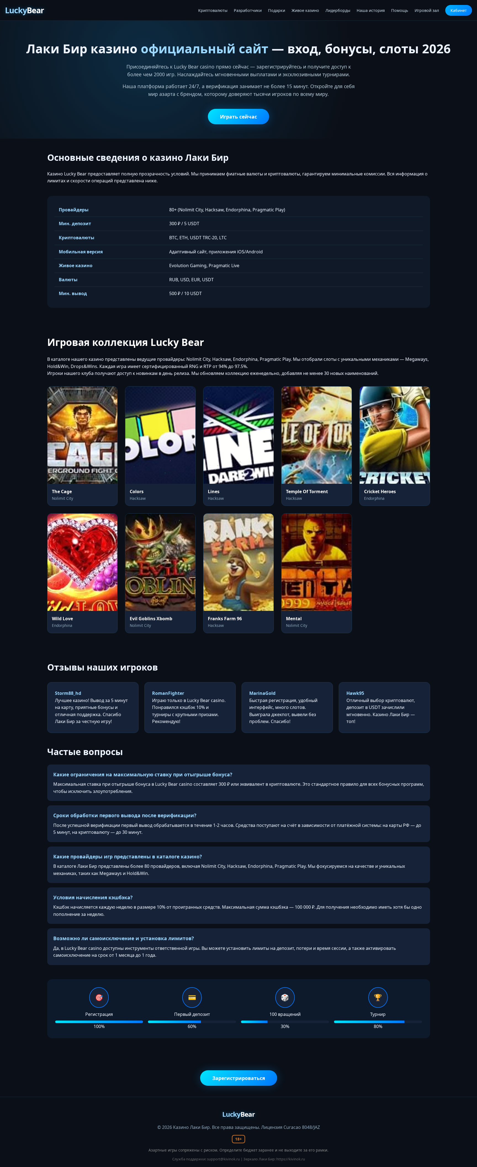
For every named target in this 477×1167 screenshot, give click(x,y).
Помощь (399, 10)
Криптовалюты (212, 10)
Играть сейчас (238, 116)
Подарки (276, 10)
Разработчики (248, 10)
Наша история (371, 10)
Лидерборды (337, 10)
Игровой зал (427, 10)
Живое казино (305, 10)
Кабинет (459, 10)
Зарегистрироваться (238, 1078)
